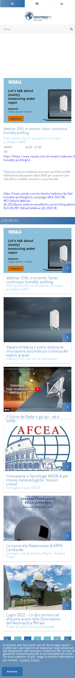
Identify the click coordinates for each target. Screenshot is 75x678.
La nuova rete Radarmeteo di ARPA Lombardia (34, 547)
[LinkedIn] (62, 3)
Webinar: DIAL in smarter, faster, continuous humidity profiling (32, 280)
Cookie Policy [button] (30, 660)
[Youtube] (37, 3)
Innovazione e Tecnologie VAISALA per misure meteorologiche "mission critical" (37, 480)
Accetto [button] (12, 671)
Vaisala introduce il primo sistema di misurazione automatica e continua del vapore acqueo (37, 351)
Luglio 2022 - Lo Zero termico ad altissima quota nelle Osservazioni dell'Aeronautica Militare (33, 619)
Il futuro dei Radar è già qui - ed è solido (32, 419)
